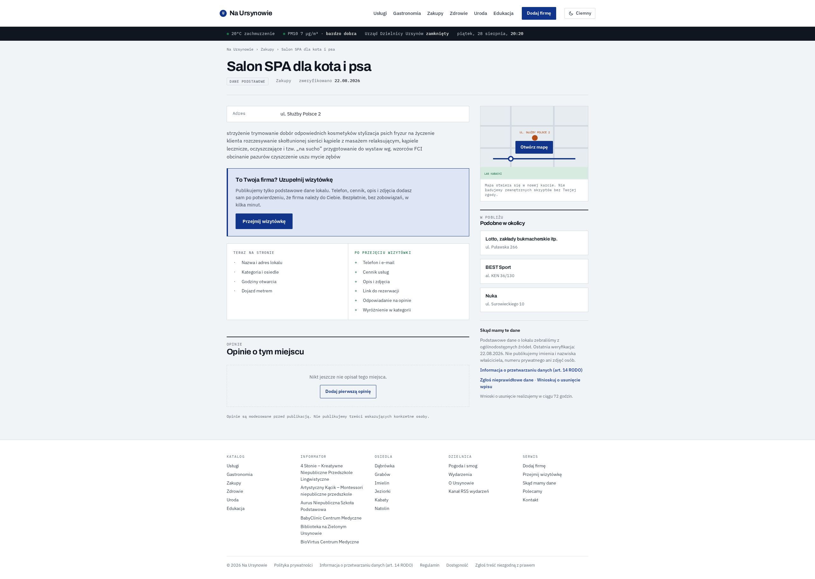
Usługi (380, 13)
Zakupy (435, 13)
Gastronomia (407, 13)
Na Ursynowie (247, 13)
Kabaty (381, 500)
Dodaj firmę (539, 13)
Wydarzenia (460, 474)
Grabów (382, 474)
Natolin (382, 508)
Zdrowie (459, 13)
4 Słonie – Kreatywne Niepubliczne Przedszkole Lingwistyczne (327, 472)
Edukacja (503, 13)
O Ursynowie (461, 483)
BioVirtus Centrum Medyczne (330, 542)
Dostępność (457, 565)
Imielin (382, 483)
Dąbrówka (384, 466)
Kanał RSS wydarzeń (469, 491)
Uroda (480, 13)
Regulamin (429, 565)
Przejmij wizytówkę (264, 221)
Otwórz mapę (534, 147)
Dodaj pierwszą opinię (348, 391)
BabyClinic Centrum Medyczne (331, 518)
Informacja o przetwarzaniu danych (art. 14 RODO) (531, 370)
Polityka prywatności (293, 565)
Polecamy (532, 491)
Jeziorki (383, 491)
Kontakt (530, 500)
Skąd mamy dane (539, 483)
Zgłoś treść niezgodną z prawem (505, 565)
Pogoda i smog (463, 466)
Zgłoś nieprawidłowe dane (507, 380)
